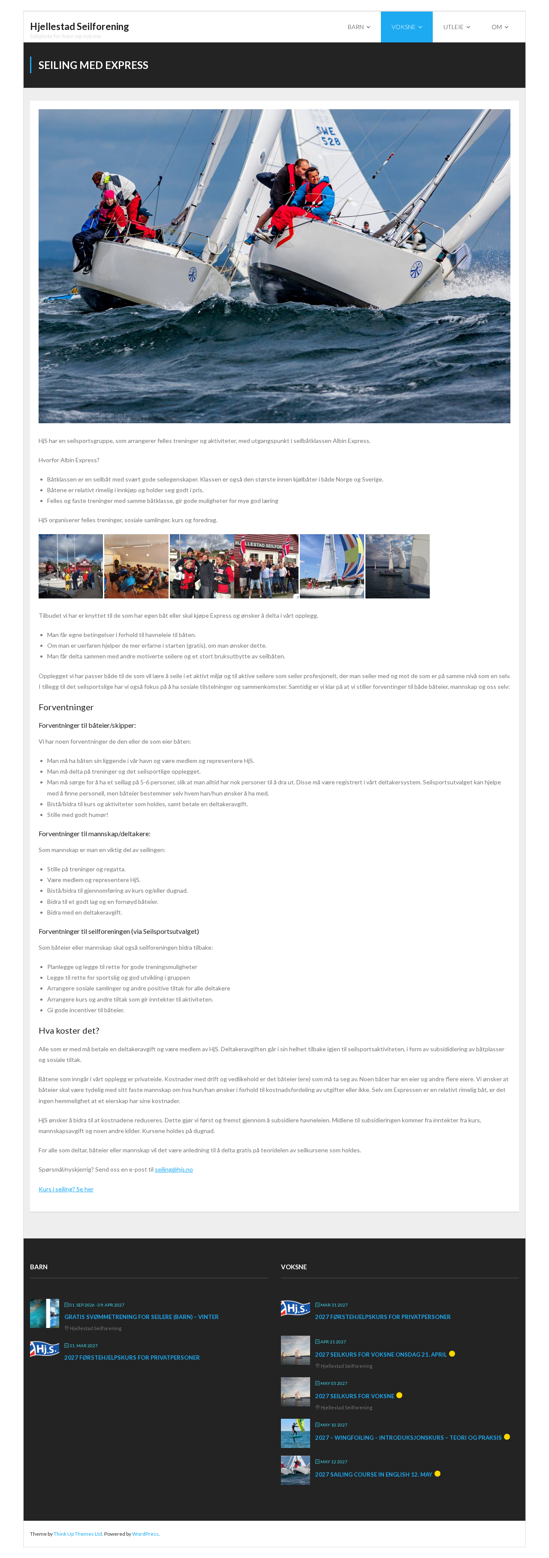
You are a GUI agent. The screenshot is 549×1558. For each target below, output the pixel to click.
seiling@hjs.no (174, 1169)
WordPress (145, 1534)
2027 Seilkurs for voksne (354, 1396)
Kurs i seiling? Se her (66, 1189)
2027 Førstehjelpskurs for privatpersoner (132, 1357)
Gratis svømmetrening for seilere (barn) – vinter (141, 1316)
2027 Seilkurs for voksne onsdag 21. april (381, 1354)
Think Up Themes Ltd (78, 1534)
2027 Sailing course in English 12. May (373, 1474)
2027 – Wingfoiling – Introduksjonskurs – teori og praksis (408, 1437)
